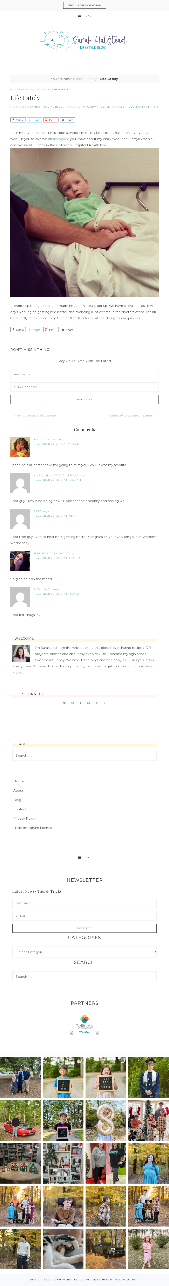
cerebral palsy (113, 106)
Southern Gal (45, 439)
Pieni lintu (42, 589)
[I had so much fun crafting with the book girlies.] (20, 1163)
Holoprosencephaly (143, 106)
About (18, 790)
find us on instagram (85, 5)
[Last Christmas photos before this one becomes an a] (20, 1249)
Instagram (61, 139)
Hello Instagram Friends (32, 828)
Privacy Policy (24, 818)
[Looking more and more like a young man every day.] (63, 1206)
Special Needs (53, 106)
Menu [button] (87, 15)
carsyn (93, 106)
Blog (17, 800)
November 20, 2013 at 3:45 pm (56, 557)
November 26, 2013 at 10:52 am (57, 479)
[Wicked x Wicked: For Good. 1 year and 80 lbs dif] (106, 1163)
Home (78, 79)
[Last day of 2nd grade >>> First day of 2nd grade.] (106, 1077)
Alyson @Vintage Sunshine (56, 475)
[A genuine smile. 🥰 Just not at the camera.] (106, 1206)
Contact (20, 809)
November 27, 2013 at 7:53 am (56, 444)
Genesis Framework (99, 1280)
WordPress (122, 1280)
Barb (37, 511)
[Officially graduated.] (20, 1077)
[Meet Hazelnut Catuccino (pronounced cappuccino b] (63, 1249)
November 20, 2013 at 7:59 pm (56, 515)
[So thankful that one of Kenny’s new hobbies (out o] (106, 1249)
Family (91, 79)
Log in (136, 1280)
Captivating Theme (68, 1280)
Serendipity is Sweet (50, 553)
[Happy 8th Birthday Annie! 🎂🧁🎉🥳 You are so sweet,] (106, 1120)
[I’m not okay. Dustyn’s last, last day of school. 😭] (63, 1120)
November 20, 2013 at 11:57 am (57, 593)
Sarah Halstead (84, 40)
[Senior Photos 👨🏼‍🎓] (20, 1120)
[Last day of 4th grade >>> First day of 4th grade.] (63, 1077)
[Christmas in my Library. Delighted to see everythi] (63, 1163)
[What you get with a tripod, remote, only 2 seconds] (20, 1206)
